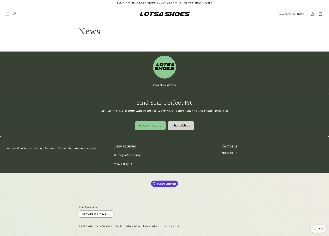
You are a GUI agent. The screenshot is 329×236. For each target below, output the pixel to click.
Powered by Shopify (112, 226)
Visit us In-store (150, 125)
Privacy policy (150, 226)
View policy (121, 164)
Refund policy (132, 226)
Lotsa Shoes (94, 226)
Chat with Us (181, 125)
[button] (7, 14)
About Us (227, 153)
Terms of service (170, 226)
